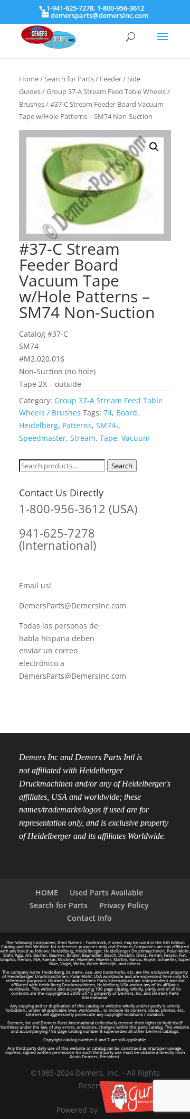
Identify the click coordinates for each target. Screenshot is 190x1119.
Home (29, 79)
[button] (154, 146)
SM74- (107, 425)
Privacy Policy (124, 905)
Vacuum (135, 438)
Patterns (77, 425)
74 (107, 413)
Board (126, 413)
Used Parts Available (106, 892)
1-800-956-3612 (120, 8)
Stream (83, 438)
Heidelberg (38, 425)
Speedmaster (42, 438)
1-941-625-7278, (71, 8)
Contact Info (89, 918)
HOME (46, 892)
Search (121, 465)
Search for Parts (69, 79)
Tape (108, 438)
